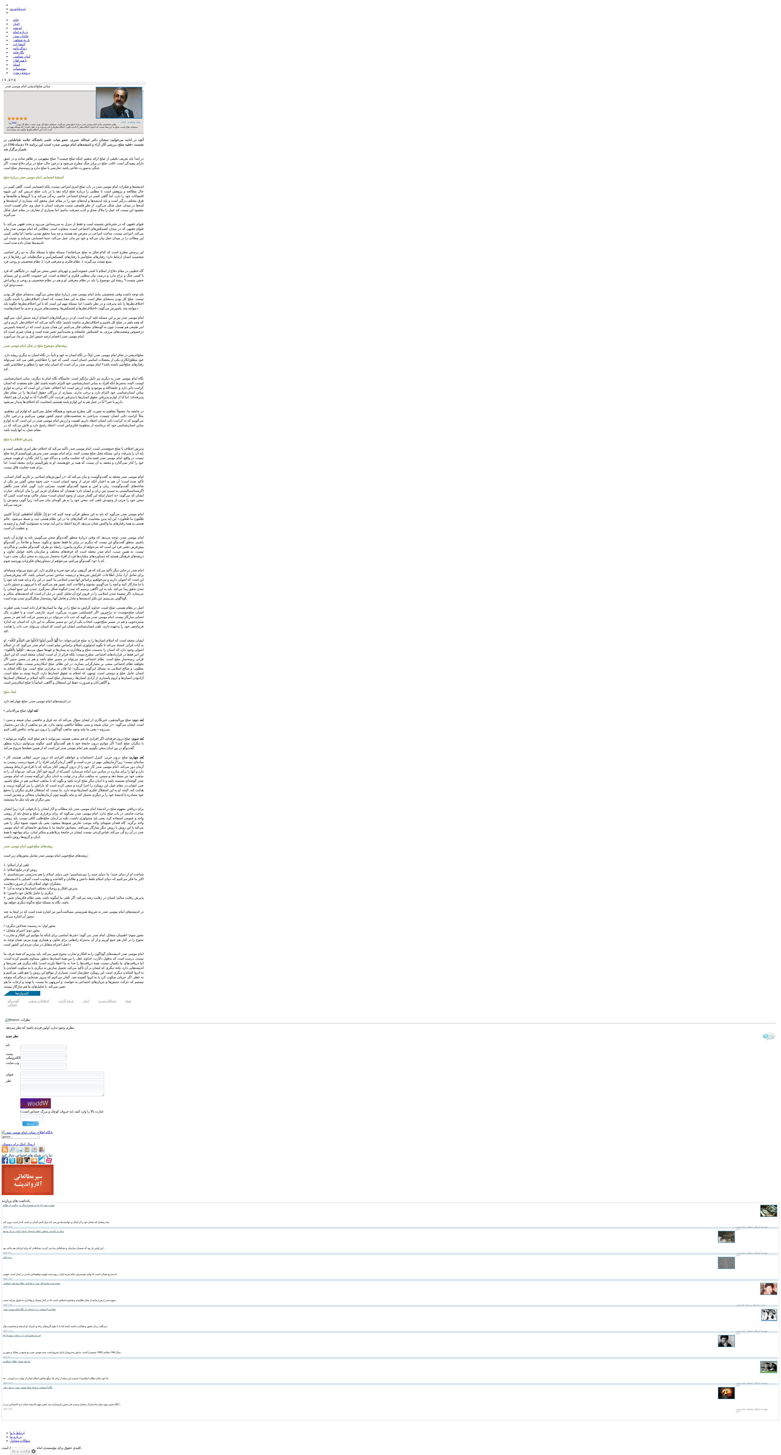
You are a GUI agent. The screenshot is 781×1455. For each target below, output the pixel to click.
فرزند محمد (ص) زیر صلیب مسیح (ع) (22, 1335)
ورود (13, 9)
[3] (17, 118)
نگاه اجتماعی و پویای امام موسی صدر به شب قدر (27, 1387)
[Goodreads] (19, 1162)
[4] (21, 118)
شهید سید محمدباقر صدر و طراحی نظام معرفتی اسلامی (31, 1283)
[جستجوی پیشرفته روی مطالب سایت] (12, 1151)
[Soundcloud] (34, 1162)
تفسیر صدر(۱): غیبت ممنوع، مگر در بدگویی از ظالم (29, 1205)
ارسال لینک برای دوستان (18, 1144)
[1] (9, 118)
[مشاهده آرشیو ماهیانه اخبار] (34, 1151)
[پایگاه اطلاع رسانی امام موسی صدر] (27, 1132)
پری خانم (7, 1257)
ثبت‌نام (21, 9)
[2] (13, 118)
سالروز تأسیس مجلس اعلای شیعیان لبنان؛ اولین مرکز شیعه (33, 1231)
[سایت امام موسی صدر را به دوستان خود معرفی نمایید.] (19, 1151)
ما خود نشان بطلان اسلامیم (16, 1361)
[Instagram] (27, 1162)
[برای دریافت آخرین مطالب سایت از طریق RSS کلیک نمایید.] (5, 1151)
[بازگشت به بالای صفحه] (23, 1451)
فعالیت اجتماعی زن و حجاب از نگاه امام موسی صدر (29, 1309)
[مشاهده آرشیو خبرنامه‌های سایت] (27, 1151)
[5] (25, 118)
